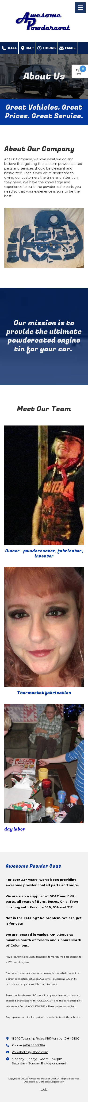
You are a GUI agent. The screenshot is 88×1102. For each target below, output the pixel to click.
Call (12, 48)
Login (44, 1089)
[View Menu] (80, 7)
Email (70, 48)
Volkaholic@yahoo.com (30, 1052)
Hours (49, 48)
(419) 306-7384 (34, 1045)
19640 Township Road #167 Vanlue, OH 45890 (45, 1038)
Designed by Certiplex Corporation (44, 1081)
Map (29, 48)
